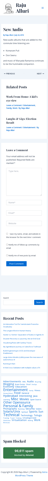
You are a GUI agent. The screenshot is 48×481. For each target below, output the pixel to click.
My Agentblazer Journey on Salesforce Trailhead (22, 347)
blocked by (24, 452)
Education (21, 386)
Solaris (38, 409)
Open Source (35, 399)
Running (21, 409)
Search (6, 298)
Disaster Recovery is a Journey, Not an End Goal (21, 339)
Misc (14, 399)
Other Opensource (16, 402)
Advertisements (12, 381)
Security (30, 408)
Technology (27, 415)
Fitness (37, 390)
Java (35, 396)
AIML (24, 382)
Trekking (18, 418)
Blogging (8, 384)
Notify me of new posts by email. (22, 255)
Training (6, 418)
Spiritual (24, 412)
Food (17, 392)
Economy (8, 386)
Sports (33, 411)
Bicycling (38, 382)
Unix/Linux (6, 420)
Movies (24, 399)
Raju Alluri (22, 8)
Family (9, 108)
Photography (10, 409)
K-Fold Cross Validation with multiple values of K (21, 368)
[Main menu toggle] (42, 8)
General (25, 393)
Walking (30, 420)
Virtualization (19, 420)
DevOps (34, 384)
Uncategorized (29, 418)
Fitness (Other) (8, 393)
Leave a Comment (14, 105)
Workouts (6, 422)
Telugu (38, 415)
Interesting (25, 396)
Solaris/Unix (11, 411)
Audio (30, 381)
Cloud (28, 384)
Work (15, 108)
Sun (41, 411)
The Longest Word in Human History (17, 330)
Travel (12, 418)
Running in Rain (9, 364)
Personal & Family (18, 405)
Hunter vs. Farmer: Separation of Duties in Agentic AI (23, 335)
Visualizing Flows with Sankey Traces (17, 343)
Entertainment (29, 105)
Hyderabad (10, 395)
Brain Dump (20, 384)
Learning (6, 399)
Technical (11, 415)
